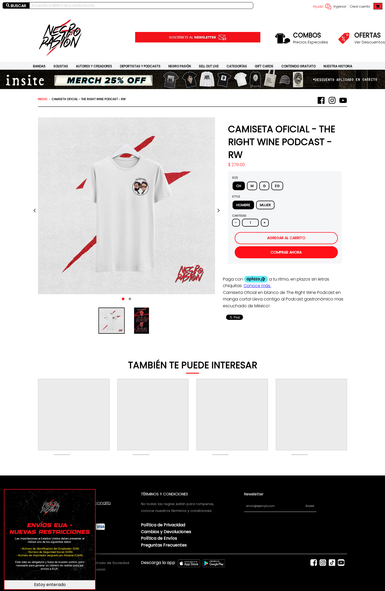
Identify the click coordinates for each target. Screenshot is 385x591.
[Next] (218, 210)
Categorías (237, 66)
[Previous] (35, 210)
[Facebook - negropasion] (321, 100)
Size (235, 178)
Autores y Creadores (94, 66)
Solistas (60, 66)
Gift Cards (264, 66)
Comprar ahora (286, 252)
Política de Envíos (159, 538)
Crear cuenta (360, 6)
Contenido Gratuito (298, 66)
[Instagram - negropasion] (332, 100)
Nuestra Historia (337, 66)
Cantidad (239, 216)
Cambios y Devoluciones (166, 532)
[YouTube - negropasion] (343, 100)
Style (236, 196)
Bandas (39, 66)
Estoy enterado (50, 585)
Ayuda (318, 6)
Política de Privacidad (163, 525)
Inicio (42, 99)
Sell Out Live (209, 66)
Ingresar (339, 6)
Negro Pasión (179, 66)
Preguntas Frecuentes (164, 545)
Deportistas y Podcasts (140, 66)
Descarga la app (158, 563)
